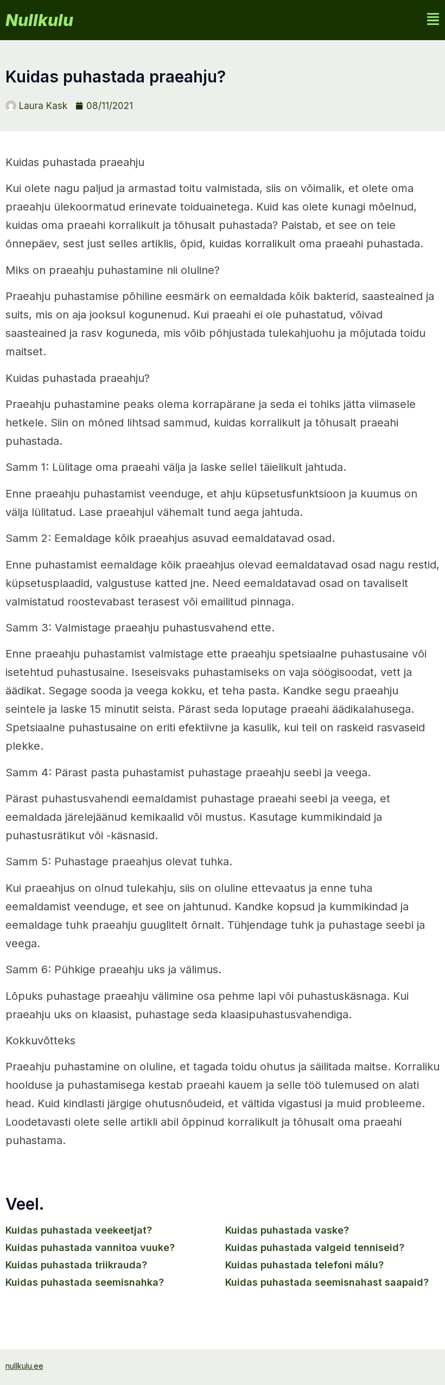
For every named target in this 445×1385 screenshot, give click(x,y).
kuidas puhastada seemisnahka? (84, 1282)
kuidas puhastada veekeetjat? (78, 1230)
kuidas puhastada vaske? (287, 1230)
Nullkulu (39, 20)
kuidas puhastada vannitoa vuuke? (90, 1247)
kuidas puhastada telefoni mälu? (304, 1265)
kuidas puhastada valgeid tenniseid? (314, 1247)
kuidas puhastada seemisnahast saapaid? (327, 1282)
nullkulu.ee (24, 1365)
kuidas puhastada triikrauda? (76, 1265)
